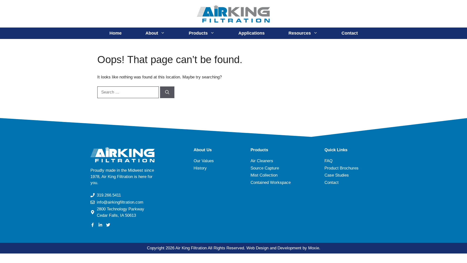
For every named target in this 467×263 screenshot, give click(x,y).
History (200, 168)
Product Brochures (341, 168)
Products (198, 33)
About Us (203, 150)
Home (115, 33)
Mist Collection (264, 175)
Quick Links (335, 150)
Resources (299, 33)
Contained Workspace (271, 182)
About (151, 33)
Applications (251, 33)
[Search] (167, 92)
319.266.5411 (109, 195)
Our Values (204, 161)
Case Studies (336, 175)
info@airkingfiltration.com (120, 202)
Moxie (313, 248)
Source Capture (265, 168)
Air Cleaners (262, 161)
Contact (349, 33)
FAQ (328, 161)
